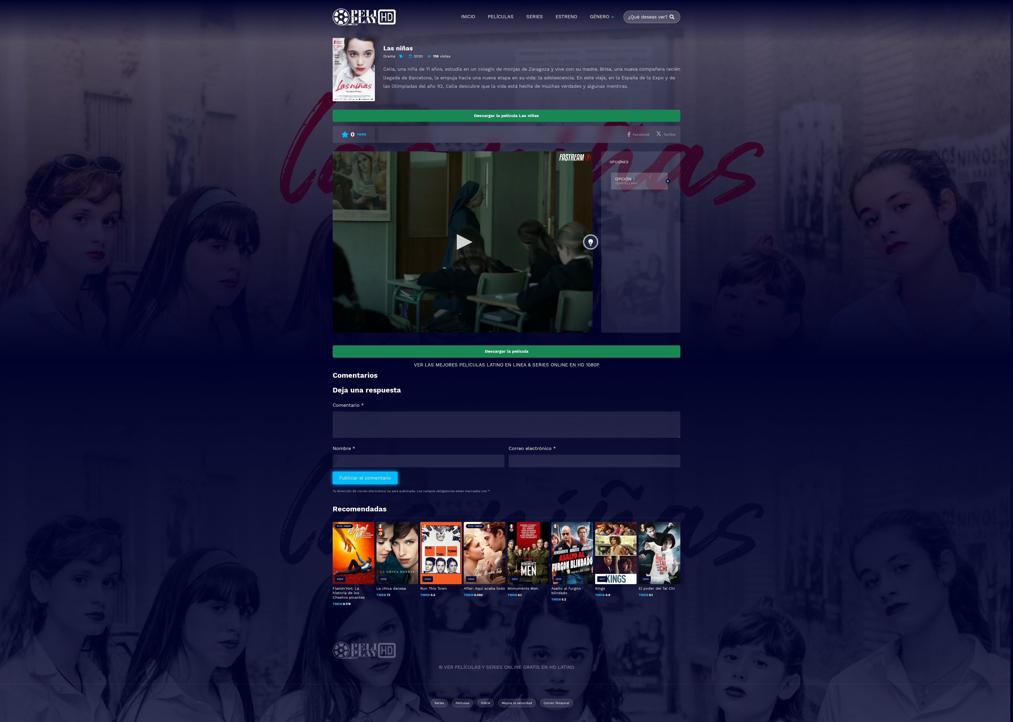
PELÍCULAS (501, 16)
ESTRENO (566, 16)
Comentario (348, 405)
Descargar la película (506, 351)
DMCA (485, 703)
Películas (462, 703)
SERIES (534, 16)
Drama (389, 56)
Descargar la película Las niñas (506, 115)
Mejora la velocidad (517, 703)
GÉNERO (599, 16)
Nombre (344, 448)
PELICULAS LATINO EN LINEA (492, 364)
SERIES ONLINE (550, 364)
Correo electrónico (532, 448)
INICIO (468, 16)
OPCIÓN (626, 180)
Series (439, 703)
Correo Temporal (557, 703)
